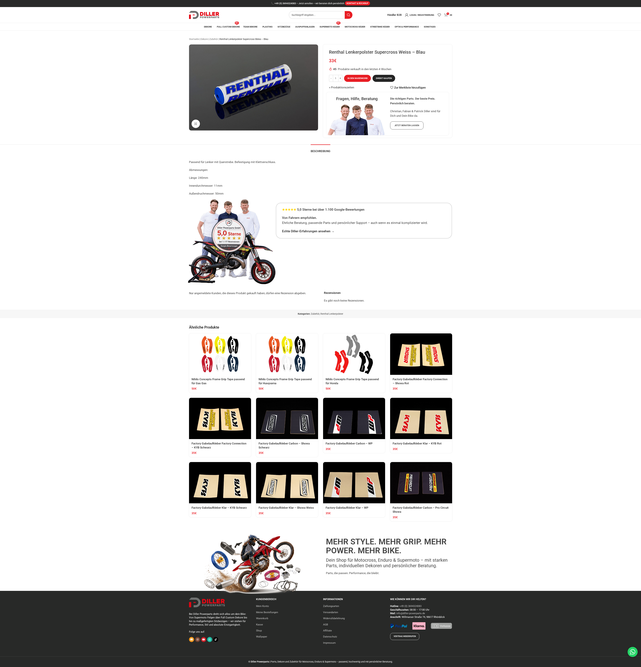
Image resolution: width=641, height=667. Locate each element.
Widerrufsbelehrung (334, 618)
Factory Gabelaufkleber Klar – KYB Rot (417, 443)
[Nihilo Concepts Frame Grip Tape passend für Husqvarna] (287, 354)
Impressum (329, 642)
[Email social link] (191, 639)
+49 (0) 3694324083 (285, 3)
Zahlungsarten (331, 606)
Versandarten (330, 612)
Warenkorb (262, 618)
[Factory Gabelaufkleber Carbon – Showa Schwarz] (287, 418)
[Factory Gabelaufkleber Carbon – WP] (354, 418)
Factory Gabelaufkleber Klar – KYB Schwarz (219, 507)
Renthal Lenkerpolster (331, 313)
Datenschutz (330, 636)
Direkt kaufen (384, 78)
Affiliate (327, 630)
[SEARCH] (348, 15)
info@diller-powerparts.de (410, 613)
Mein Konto (262, 606)
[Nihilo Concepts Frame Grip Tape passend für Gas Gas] (220, 354)
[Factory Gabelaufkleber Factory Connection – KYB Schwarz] (220, 418)
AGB (325, 624)
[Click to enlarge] (196, 124)
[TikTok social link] (215, 639)
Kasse (259, 624)
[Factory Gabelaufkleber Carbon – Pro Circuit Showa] (421, 482)
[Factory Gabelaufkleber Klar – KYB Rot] (421, 418)
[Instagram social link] (197, 639)
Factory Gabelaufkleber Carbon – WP (349, 443)
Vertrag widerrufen (405, 636)
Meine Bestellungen (267, 612)
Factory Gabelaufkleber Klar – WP (347, 507)
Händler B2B (394, 14)
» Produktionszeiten (341, 87)
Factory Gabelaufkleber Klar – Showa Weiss (286, 507)
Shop (259, 630)
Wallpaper (261, 636)
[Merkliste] (439, 15)
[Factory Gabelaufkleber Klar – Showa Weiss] (287, 482)
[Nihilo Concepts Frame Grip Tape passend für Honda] (354, 354)
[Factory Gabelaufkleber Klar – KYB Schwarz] (220, 482)
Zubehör (213, 39)
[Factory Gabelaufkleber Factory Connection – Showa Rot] (421, 354)
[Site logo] (204, 14)
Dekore (204, 39)
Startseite (194, 39)
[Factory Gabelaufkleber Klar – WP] (354, 482)
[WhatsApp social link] (209, 639)
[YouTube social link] (203, 639)
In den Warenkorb (357, 78)
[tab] (320, 149)
